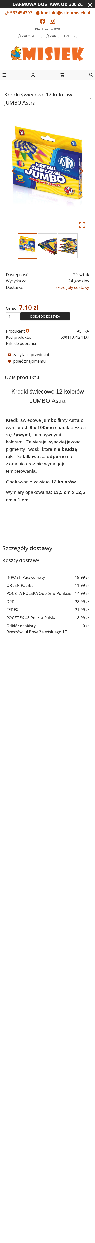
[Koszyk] (62, 75)
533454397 (20, 13)
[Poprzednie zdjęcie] (13, 171)
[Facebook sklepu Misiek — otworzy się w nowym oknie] (42, 21)
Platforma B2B (47, 29)
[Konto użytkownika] (33, 75)
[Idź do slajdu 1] (27, 246)
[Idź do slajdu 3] (68, 245)
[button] (4, 75)
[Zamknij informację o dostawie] (90, 5)
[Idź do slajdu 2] (47, 245)
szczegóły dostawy (72, 287)
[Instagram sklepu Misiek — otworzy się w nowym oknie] (52, 21)
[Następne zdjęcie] (81, 171)
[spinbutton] (13, 316)
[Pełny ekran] (82, 225)
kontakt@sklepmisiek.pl (65, 13)
